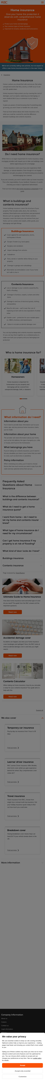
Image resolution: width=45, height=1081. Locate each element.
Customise (22, 1076)
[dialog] (22, 1057)
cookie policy (37, 1058)
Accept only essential (22, 1071)
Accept (22, 1065)
